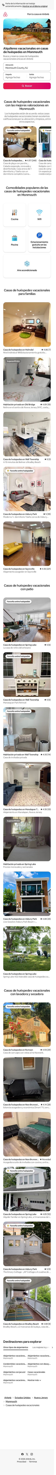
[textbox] (15, 77)
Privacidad (21, 1461)
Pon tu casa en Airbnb (38, 14)
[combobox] (27, 68)
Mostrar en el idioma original (34, 6)
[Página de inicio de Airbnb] (5, 14)
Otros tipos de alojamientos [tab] (15, 1347)
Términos (33, 1461)
